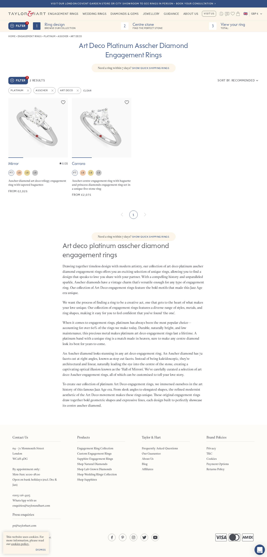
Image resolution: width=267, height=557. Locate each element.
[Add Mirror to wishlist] (63, 102)
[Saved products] (232, 14)
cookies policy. (20, 544)
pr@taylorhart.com (24, 525)
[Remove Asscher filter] (53, 90)
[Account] (221, 14)
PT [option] (11, 172)
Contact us (227, 14)
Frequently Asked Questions (160, 448)
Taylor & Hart (27, 14)
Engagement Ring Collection (95, 448)
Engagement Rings (63, 13)
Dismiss (41, 549)
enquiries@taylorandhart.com (31, 505)
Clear (87, 90)
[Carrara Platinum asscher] (101, 147)
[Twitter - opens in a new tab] (144, 537)
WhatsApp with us (25, 500)
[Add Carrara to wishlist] (127, 102)
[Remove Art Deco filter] (78, 90)
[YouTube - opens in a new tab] (155, 537)
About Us (190, 13)
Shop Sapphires (87, 479)
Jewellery (151, 13)
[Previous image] (14, 127)
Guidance (171, 13)
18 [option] (19, 172)
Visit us (209, 13)
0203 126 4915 (21, 495)
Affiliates (147, 469)
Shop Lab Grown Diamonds (94, 469)
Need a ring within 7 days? (133, 68)
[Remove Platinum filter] (28, 90)
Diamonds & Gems (125, 13)
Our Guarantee (151, 453)
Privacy (211, 448)
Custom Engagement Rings (94, 453)
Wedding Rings (94, 13)
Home (11, 36)
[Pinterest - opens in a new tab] (123, 537)
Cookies (212, 459)
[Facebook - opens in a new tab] (112, 537)
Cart (238, 14)
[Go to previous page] (122, 214)
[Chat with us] (259, 550)
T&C (209, 453)
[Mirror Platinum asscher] (38, 147)
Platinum (49, 36)
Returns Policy (216, 469)
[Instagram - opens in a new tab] (133, 537)
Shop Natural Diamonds (92, 464)
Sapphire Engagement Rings (95, 459)
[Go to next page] (145, 214)
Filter (22, 25)
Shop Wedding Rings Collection (97, 474)
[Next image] (62, 127)
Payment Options (218, 464)
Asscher (63, 36)
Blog (144, 464)
